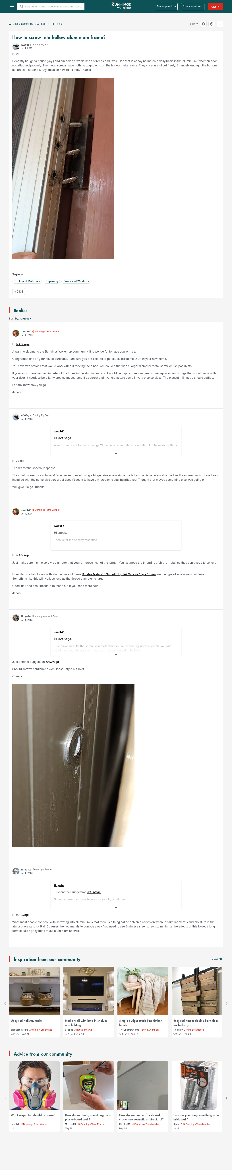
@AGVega (22, 344)
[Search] (21, 6)
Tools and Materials (27, 281)
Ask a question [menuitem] (166, 6)
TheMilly (178, 1030)
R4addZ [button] (26, 869)
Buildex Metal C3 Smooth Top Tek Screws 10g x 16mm (119, 574)
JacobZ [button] (26, 331)
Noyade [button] (26, 616)
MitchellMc (71, 1124)
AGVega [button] (26, 44)
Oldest (24, 318)
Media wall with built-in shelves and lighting (86, 1022)
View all (217, 959)
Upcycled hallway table (26, 1020)
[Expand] (116, 453)
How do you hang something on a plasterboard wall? (88, 1117)
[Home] (10, 24)
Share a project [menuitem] (193, 6)
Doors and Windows (76, 281)
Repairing (51, 281)
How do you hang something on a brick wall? (196, 1117)
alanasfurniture (19, 1030)
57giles (69, 1030)
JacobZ (15, 1124)
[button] (16, 46)
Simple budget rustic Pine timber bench (140, 1022)
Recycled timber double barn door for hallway (195, 1022)
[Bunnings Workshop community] (121, 6)
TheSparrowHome (129, 1030)
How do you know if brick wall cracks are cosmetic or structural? (141, 1117)
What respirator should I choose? (33, 1115)
